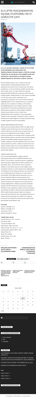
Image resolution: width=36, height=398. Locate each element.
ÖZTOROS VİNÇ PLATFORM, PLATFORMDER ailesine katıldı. (17, 362)
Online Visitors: (5, 373)
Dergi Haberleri (10, 6)
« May (2, 311)
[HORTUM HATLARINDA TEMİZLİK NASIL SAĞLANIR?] (18, 266)
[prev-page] (17, 279)
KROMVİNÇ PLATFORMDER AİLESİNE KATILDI (13, 365)
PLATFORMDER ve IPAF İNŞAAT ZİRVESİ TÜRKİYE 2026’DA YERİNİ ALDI (17, 354)
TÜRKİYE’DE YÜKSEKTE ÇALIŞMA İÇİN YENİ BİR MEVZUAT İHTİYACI (29, 271)
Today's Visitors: (5, 378)
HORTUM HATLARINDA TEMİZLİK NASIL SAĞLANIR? (18, 271)
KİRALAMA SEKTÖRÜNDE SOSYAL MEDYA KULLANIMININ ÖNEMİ (9, 249)
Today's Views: (5, 375)
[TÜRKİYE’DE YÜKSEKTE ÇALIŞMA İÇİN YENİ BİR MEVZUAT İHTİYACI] (29, 266)
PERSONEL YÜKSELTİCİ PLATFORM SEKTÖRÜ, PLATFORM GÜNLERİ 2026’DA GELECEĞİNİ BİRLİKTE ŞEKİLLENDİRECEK (6, 273)
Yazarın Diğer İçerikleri (22, 259)
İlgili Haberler (11, 259)
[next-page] (19, 279)
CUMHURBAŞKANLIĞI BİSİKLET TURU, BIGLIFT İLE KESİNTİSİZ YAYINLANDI (27, 250)
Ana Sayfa (3, 6)
